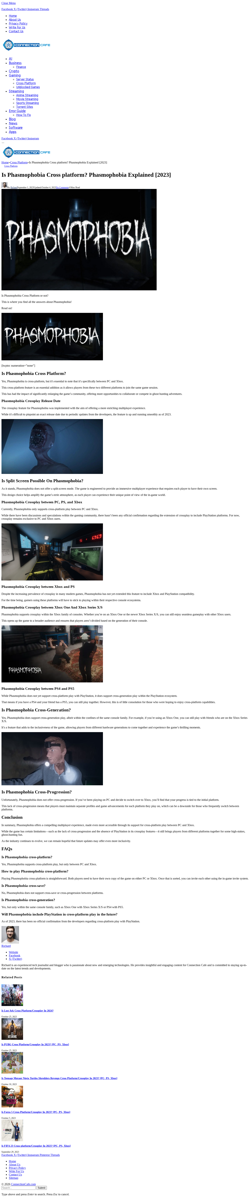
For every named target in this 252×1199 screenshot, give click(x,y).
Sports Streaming (27, 103)
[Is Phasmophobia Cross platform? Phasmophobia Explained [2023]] (79, 289)
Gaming (15, 75)
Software (16, 127)
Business (15, 63)
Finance (21, 67)
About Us (15, 20)
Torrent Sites (24, 107)
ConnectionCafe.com (23, 1184)
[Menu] (3, 142)
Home (13, 16)
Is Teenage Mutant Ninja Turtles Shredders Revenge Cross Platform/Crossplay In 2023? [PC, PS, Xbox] (59, 1078)
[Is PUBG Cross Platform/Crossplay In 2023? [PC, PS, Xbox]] (12, 1038)
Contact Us (16, 31)
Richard (14, 187)
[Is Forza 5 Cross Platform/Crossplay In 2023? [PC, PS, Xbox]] (12, 1106)
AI (10, 59)
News (13, 123)
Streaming (16, 91)
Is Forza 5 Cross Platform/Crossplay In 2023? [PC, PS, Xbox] (35, 1112)
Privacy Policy (18, 23)
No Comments (62, 187)
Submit (41, 1187)
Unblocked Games (28, 87)
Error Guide (17, 111)
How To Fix (23, 115)
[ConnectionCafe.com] (26, 51)
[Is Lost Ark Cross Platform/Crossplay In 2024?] (12, 1005)
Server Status (25, 79)
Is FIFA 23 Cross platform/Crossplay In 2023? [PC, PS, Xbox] (36, 1146)
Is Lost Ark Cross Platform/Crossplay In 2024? (27, 1010)
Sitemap (13, 1177)
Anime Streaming (27, 95)
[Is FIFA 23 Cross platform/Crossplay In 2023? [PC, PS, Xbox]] (12, 1140)
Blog (12, 119)
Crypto (14, 71)
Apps (12, 132)
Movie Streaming (27, 99)
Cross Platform (26, 83)
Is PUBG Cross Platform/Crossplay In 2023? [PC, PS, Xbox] (35, 1044)
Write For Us (17, 27)
